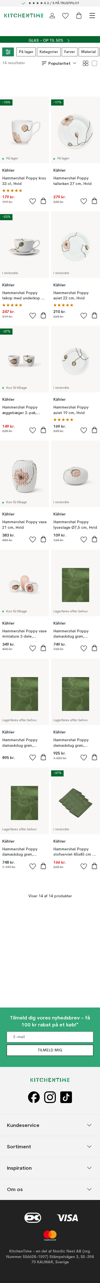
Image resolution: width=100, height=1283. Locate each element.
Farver (69, 52)
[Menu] (92, 15)
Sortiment (19, 1146)
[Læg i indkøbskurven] (43, 200)
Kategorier (48, 52)
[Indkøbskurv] (79, 15)
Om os (15, 1189)
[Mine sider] (52, 15)
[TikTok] (66, 1097)
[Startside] (23, 15)
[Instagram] (50, 1097)
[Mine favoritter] (65, 15)
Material (88, 52)
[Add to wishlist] (32, 201)
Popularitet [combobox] (59, 63)
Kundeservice (23, 1125)
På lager (26, 52)
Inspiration (19, 1168)
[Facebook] (34, 1097)
